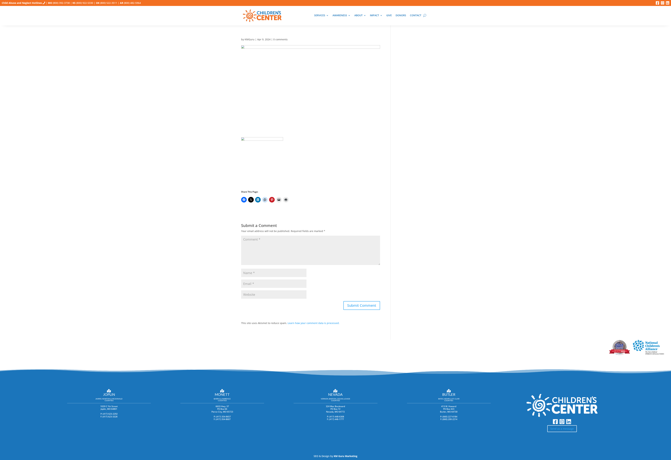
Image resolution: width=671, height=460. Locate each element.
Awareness (340, 15)
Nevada (335, 394)
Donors (401, 15)
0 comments (280, 39)
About (358, 15)
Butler (448, 394)
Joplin (109, 394)
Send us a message (562, 428)
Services (319, 15)
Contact (415, 15)
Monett (222, 394)
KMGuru (249, 39)
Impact (374, 15)
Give (389, 15)
